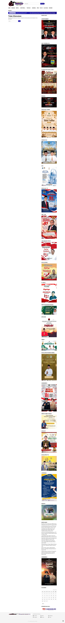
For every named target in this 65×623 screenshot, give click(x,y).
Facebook (35, 615)
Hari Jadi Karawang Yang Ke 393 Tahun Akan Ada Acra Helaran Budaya (20, 12)
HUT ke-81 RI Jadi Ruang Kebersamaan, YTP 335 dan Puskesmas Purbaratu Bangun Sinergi (49, 533)
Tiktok (50, 617)
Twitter (43, 615)
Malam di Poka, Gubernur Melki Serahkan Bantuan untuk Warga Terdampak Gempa (48, 548)
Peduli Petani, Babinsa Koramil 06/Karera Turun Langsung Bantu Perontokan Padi (48, 541)
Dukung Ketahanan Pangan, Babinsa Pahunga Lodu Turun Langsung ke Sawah (48, 545)
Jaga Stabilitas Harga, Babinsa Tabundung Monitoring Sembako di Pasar (48, 536)
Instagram (35, 617)
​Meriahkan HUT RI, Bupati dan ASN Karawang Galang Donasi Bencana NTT (48, 524)
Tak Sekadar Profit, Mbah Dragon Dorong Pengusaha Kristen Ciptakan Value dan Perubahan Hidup (48, 529)
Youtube (43, 617)
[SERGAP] (16, 3)
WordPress (51, 615)
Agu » (43, 603)
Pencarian (42, 3)
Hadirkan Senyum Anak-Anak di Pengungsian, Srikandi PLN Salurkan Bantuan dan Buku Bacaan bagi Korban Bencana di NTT (48, 552)
